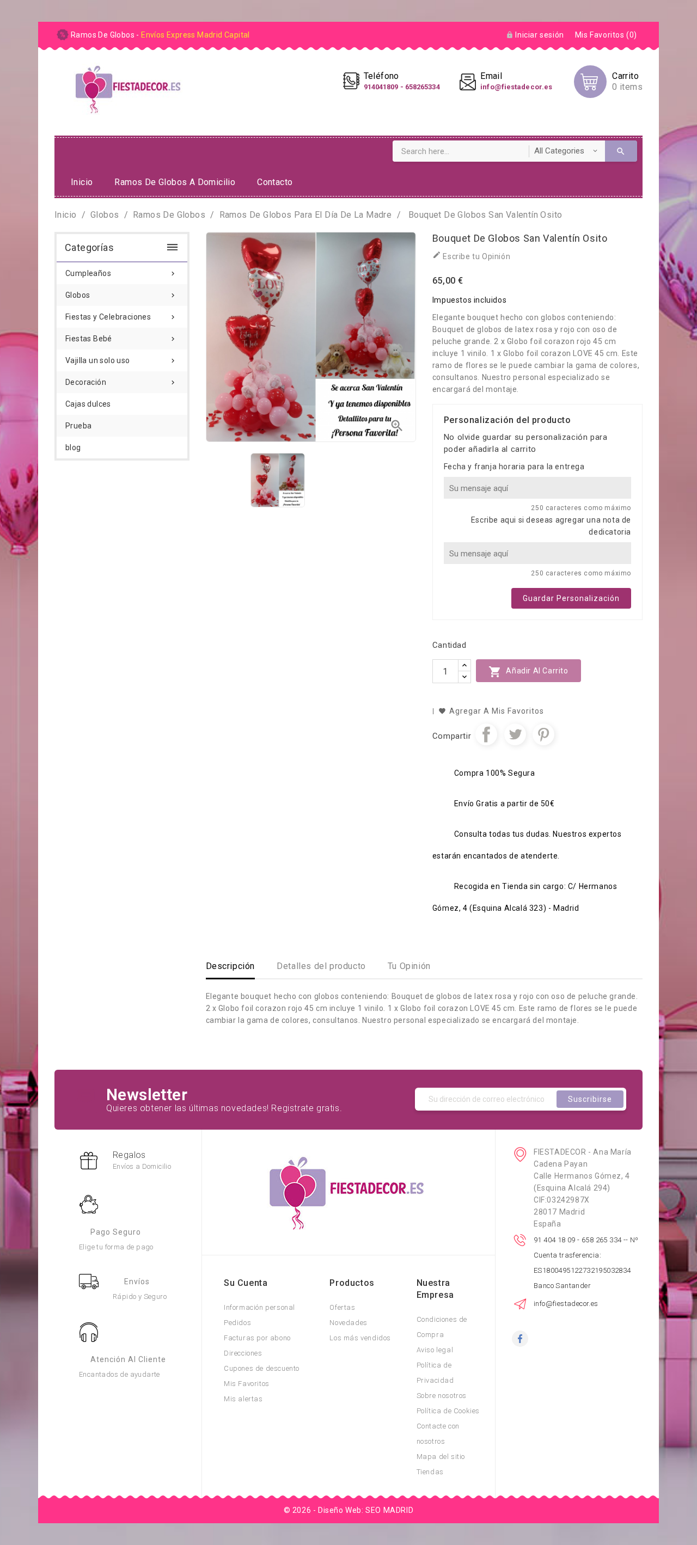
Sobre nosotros (442, 1395)
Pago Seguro (115, 1232)
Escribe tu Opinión (471, 255)
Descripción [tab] (230, 966)
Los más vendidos (360, 1338)
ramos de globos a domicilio (174, 182)
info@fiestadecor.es (566, 1303)
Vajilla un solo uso (121, 360)
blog (73, 447)
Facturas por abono (257, 1338)
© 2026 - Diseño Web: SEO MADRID (349, 1510)
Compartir (486, 734)
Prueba (78, 425)
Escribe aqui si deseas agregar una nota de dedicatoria (551, 526)
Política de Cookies (448, 1411)
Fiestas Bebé (121, 338)
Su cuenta (245, 1283)
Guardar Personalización (571, 598)
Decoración (121, 382)
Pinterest (543, 734)
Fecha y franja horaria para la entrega (514, 466)
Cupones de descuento (261, 1368)
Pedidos (237, 1323)
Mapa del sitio (441, 1456)
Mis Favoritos (247, 1384)
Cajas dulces (88, 404)
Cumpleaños (121, 273)
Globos (121, 295)
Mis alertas (243, 1399)
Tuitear (515, 734)
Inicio (82, 182)
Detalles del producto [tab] (321, 966)
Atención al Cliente (128, 1359)
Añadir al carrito (528, 671)
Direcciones (243, 1353)
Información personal (259, 1307)
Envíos (137, 1281)
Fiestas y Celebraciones (121, 316)
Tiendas (430, 1472)
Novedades (348, 1323)
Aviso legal (435, 1350)
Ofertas (342, 1307)
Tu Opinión (409, 966)
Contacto (274, 182)
